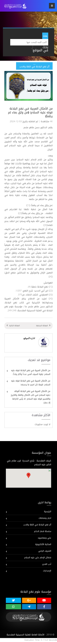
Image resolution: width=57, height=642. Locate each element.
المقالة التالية (14, 325)
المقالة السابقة (42, 325)
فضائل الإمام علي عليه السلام (37, 558)
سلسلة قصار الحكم (42, 531)
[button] (28, 475)
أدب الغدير (46, 564)
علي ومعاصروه (44, 538)
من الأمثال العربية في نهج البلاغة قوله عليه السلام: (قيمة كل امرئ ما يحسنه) (30, 383)
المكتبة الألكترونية (43, 544)
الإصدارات (47, 571)
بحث (45, 35)
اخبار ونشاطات (45, 518)
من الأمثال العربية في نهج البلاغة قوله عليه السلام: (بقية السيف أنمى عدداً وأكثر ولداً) (30, 372)
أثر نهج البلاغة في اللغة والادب (37, 525)
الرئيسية (47, 512)
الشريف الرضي (44, 551)
